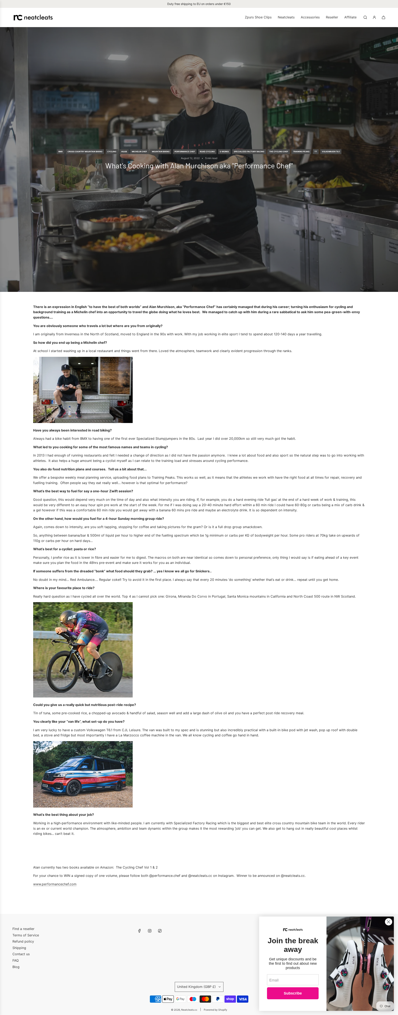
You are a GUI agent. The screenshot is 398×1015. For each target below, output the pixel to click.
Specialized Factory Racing (249, 151)
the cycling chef (278, 151)
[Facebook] (139, 930)
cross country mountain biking (85, 151)
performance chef (185, 151)
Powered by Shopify (215, 1009)
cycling (111, 151)
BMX (60, 151)
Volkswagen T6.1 (331, 151)
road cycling (207, 151)
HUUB (124, 151)
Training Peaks (301, 151)
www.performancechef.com (54, 884)
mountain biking (161, 151)
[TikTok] (159, 930)
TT (315, 151)
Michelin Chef (139, 151)
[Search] (365, 17)
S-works (224, 151)
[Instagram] (149, 930)
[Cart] (383, 17)
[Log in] (374, 17)
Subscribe (293, 993)
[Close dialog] (388, 921)
